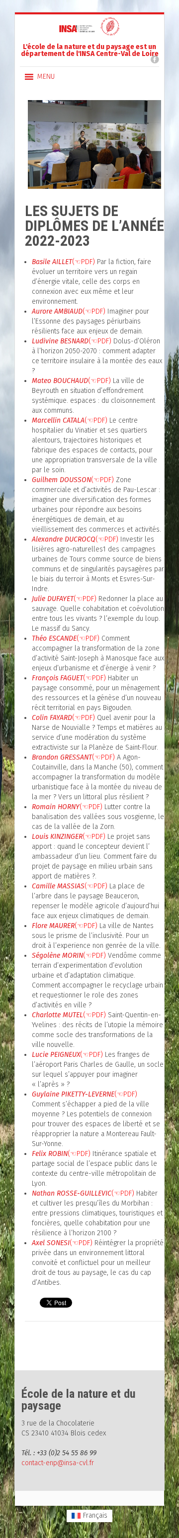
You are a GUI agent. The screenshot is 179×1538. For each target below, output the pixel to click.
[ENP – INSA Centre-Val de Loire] (89, 31)
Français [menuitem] (95, 1515)
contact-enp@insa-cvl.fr (57, 1463)
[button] (46, 77)
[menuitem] (90, 1516)
